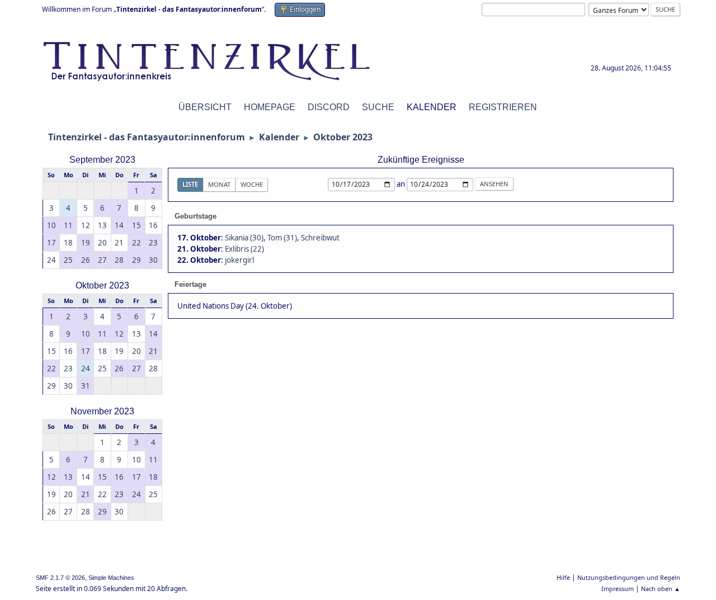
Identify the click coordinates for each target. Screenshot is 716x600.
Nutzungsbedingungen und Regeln (628, 577)
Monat (219, 184)
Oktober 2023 (102, 285)
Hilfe (563, 577)
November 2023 (102, 411)
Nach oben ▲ (660, 588)
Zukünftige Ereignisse (421, 159)
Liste (190, 184)
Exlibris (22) (244, 249)
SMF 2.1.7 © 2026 (60, 577)
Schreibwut (320, 238)
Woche (252, 184)
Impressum (617, 588)
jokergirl (239, 260)
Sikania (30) (244, 238)
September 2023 (102, 159)
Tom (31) (282, 238)
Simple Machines (111, 577)
